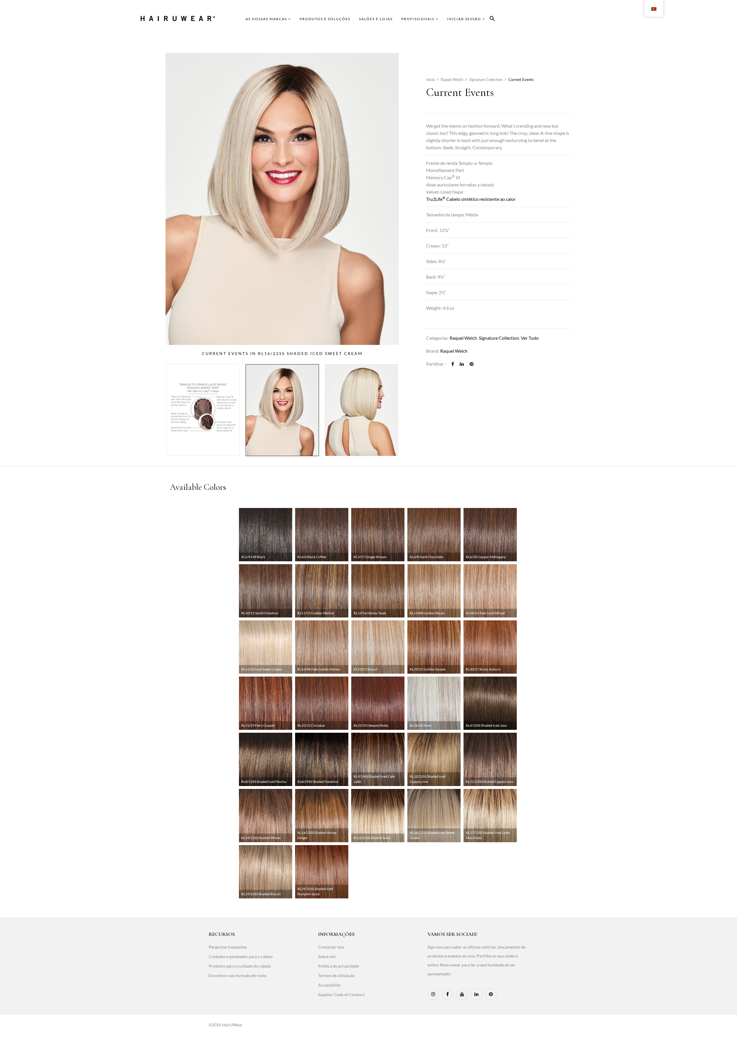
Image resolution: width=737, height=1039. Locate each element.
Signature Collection (485, 79)
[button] (492, 19)
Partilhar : (436, 364)
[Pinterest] (472, 364)
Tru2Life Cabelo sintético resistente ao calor (471, 199)
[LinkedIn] (462, 364)
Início (430, 79)
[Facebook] (452, 364)
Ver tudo (530, 338)
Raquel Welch (452, 79)
